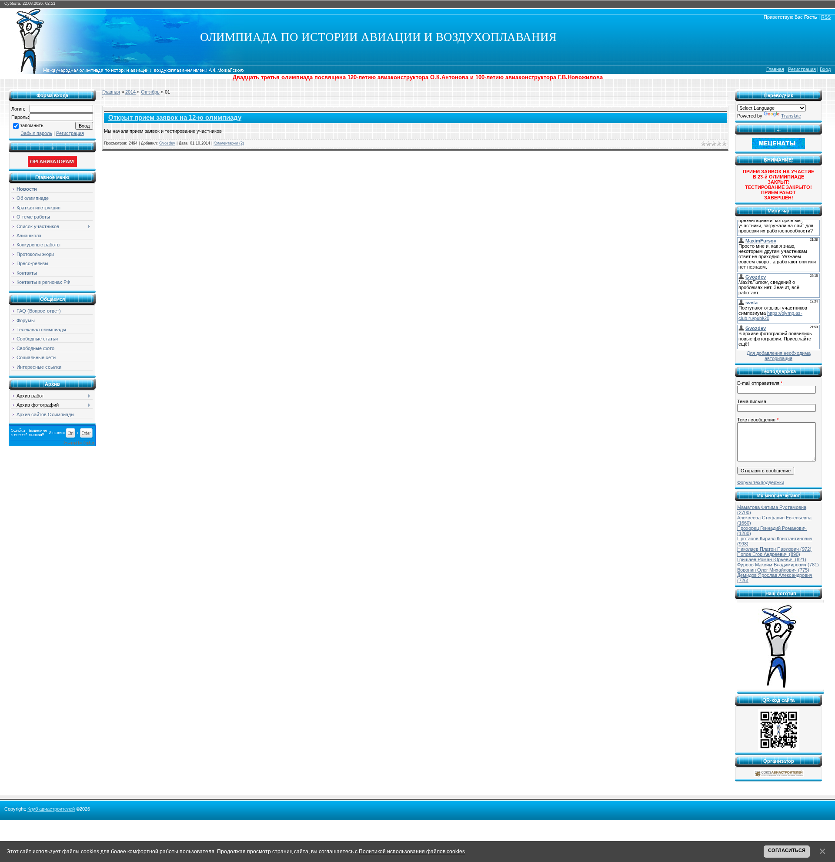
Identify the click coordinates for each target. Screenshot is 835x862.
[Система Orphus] (52, 444)
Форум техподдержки (760, 482)
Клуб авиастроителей (51, 808)
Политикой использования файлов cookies (412, 851)
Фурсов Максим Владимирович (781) (778, 564)
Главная (775, 69)
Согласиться (786, 850)
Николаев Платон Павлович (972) (774, 549)
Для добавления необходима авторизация (779, 355)
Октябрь (150, 91)
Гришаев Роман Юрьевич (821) (771, 559)
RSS (826, 17)
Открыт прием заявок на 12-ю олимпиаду (174, 117)
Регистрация (802, 69)
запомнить (31, 125)
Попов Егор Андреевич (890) (768, 554)
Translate (791, 115)
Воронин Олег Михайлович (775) (773, 569)
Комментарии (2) (229, 143)
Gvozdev (167, 143)
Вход (825, 69)
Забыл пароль (36, 133)
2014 (130, 91)
